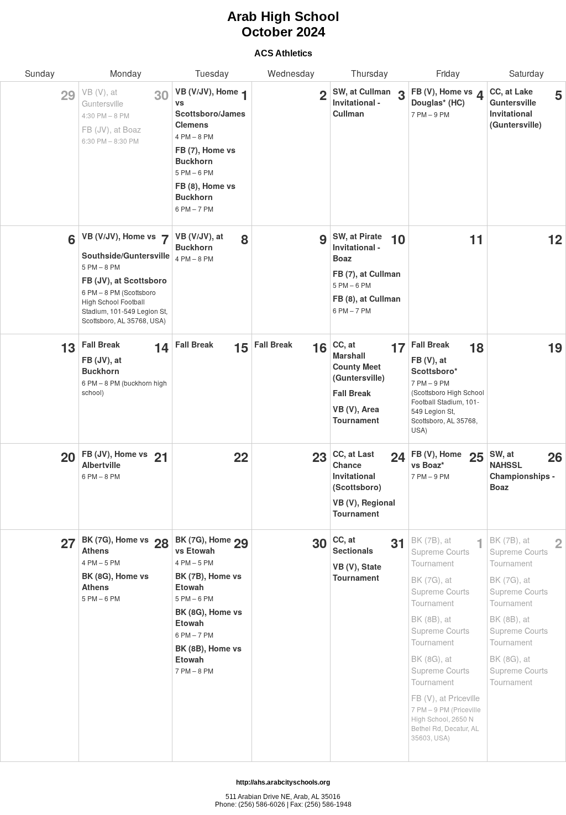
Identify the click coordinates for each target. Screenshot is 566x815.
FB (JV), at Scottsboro (124, 280)
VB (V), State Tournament (357, 572)
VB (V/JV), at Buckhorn (199, 241)
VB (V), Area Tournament (356, 414)
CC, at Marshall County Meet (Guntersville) (359, 361)
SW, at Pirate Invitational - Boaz (357, 247)
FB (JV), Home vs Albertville (115, 459)
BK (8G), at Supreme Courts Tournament (440, 670)
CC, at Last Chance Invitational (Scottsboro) (357, 470)
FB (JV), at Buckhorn (102, 365)
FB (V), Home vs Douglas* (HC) (442, 97)
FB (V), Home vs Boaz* (436, 459)
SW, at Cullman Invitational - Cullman (362, 102)
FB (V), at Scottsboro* (434, 365)
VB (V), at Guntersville (102, 97)
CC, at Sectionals (353, 545)
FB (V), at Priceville (445, 697)
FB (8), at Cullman (367, 298)
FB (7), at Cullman (367, 273)
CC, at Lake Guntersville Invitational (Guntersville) (516, 108)
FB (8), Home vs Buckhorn (205, 191)
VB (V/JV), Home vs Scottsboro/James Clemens (210, 108)
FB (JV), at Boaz (111, 129)
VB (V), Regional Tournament (364, 508)
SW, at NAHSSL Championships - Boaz (522, 470)
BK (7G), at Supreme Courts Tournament (440, 591)
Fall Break (101, 344)
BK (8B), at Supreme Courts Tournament (440, 630)
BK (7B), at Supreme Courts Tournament (440, 551)
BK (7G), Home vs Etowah (203, 545)
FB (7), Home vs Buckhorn (205, 155)
